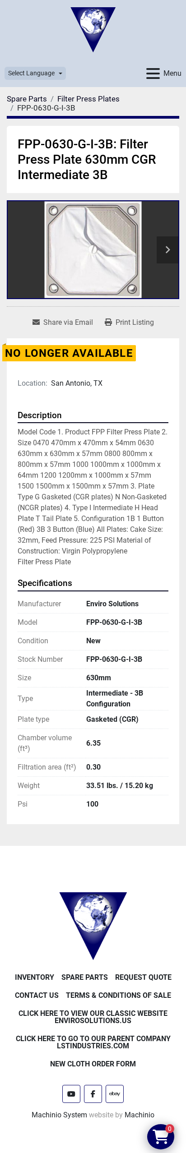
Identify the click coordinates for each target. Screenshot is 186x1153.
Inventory (34, 977)
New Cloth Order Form (93, 1064)
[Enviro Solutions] (93, 925)
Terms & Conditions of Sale (118, 995)
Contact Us (37, 995)
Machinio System (59, 1115)
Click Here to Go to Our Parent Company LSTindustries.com (93, 1042)
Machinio (139, 1115)
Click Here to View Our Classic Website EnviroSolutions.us (93, 1017)
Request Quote (143, 977)
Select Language (31, 73)
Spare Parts (84, 977)
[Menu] (153, 73)
